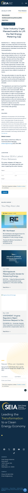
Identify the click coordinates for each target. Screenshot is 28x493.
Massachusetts (6, 15)
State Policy (5, 20)
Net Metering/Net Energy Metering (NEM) (12, 17)
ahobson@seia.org (6, 143)
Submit (5, 192)
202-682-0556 (9, 474)
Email (3, 178)
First (3, 175)
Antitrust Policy (20, 488)
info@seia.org (8, 476)
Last (16, 175)
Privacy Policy (12, 488)
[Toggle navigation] (26, 3)
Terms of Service (4, 488)
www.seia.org (4, 133)
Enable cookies (21, 186)
